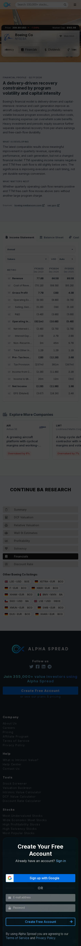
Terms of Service (17, 938)
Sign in (61, 861)
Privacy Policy (45, 938)
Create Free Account (40, 922)
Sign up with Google (44, 878)
